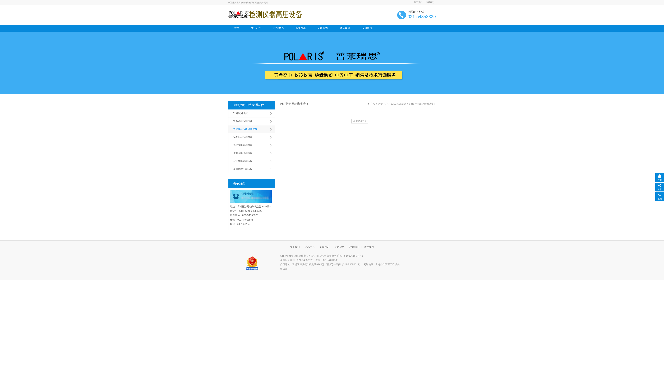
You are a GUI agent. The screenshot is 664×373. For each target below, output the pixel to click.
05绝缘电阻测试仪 (242, 145)
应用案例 (367, 28)
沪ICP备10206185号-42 (350, 255)
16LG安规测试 (398, 103)
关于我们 (418, 2)
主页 (373, 103)
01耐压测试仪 (240, 113)
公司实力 (322, 28)
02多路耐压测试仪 (242, 121)
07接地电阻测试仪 (242, 161)
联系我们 (430, 2)
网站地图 (368, 264)
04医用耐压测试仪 (242, 137)
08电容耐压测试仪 (242, 169)
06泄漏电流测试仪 (242, 153)
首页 (236, 28)
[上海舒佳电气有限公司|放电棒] (265, 14)
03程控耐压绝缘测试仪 (248, 105)
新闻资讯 (300, 28)
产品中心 (278, 28)
